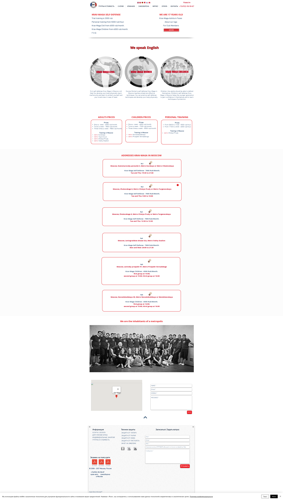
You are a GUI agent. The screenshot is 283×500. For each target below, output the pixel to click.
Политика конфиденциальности (201, 496)
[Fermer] (280, 496)
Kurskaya (99, 135)
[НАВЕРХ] (145, 417)
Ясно (274, 496)
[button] (187, 6)
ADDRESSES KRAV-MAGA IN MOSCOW (141, 155)
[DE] (142, 2)
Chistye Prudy (101, 139)
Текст (265, 496)
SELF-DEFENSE (112, 14)
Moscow (116, 189)
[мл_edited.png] (122, 448)
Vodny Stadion (101, 141)
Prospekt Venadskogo (138, 137)
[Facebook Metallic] (129, 448)
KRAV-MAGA (98, 14)
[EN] (138, 2)
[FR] (147, 2)
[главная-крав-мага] (93, 5)
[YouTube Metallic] (135, 448)
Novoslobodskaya (136, 135)
